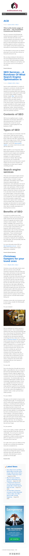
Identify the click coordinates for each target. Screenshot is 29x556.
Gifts (9, 458)
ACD (6, 21)
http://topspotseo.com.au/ (10, 246)
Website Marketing (12, 252)
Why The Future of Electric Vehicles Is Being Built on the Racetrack (14, 479)
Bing (13, 96)
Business (10, 68)
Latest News (12, 467)
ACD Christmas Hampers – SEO (11, 549)
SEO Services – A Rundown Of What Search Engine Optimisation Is (14, 76)
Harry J (17, 24)
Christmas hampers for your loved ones (14, 258)
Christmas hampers (12, 339)
